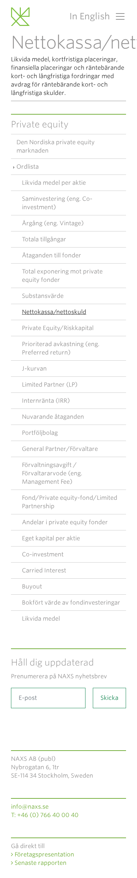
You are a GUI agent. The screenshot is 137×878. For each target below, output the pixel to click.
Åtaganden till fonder (51, 255)
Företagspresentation (43, 854)
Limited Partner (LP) (49, 384)
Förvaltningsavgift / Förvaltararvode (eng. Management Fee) (52, 473)
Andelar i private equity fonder (65, 522)
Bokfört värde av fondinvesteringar (71, 602)
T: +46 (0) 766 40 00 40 (45, 815)
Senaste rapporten (39, 862)
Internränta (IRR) (46, 400)
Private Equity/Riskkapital (58, 328)
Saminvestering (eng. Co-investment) (57, 203)
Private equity (40, 124)
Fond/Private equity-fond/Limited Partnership (69, 502)
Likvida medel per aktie (54, 182)
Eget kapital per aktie (51, 538)
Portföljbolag (40, 432)
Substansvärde (43, 295)
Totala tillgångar (44, 239)
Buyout (32, 586)
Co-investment (43, 554)
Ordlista (27, 166)
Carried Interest (44, 570)
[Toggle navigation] (118, 16)
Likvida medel (41, 618)
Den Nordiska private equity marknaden (55, 146)
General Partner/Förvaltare (60, 448)
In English (89, 16)
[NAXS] (21, 16)
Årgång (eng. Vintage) (53, 223)
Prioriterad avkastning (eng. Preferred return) (60, 348)
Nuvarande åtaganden (53, 416)
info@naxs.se (30, 806)
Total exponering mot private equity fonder (62, 275)
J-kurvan (34, 368)
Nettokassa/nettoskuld (54, 311)
